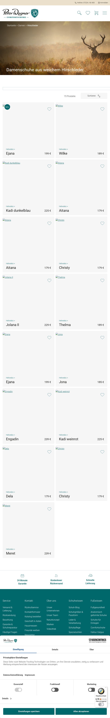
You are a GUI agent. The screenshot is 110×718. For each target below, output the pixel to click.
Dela (9, 496)
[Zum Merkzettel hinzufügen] (49, 109)
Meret (10, 553)
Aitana (64, 211)
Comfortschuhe (98, 627)
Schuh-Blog (74, 607)
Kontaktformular (32, 612)
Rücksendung (9, 615)
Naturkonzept (53, 620)
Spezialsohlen (75, 632)
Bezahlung (8, 620)
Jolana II (12, 325)
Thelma (65, 325)
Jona (63, 382)
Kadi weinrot (68, 439)
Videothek (51, 629)
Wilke (63, 153)
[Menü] (104, 13)
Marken (50, 624)
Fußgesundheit (98, 607)
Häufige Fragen (10, 632)
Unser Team (52, 615)
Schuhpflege (74, 627)
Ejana (10, 153)
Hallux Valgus (97, 632)
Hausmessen (31, 625)
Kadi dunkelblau (18, 211)
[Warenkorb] (96, 13)
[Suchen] (79, 13)
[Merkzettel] (87, 13)
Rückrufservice (31, 607)
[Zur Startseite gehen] (20, 13)
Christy (64, 268)
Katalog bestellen (33, 616)
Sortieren (91, 96)
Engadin (12, 439)
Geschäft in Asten (33, 621)
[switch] (101, 704)
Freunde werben (32, 630)
